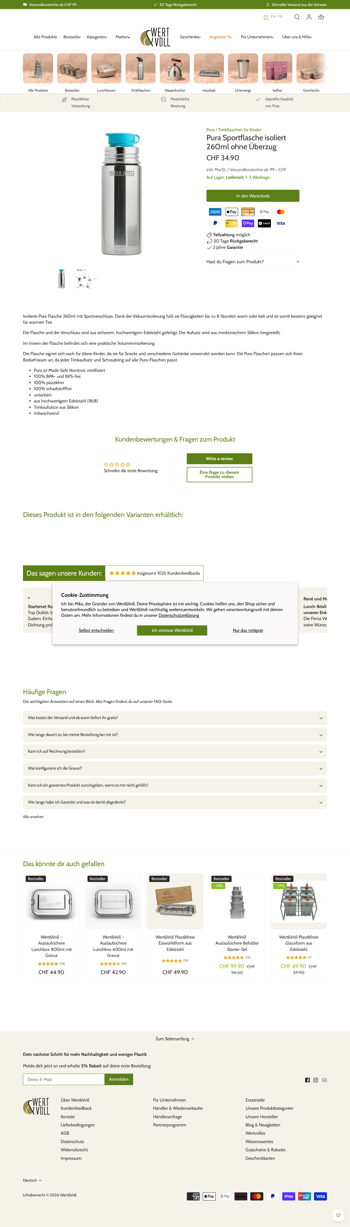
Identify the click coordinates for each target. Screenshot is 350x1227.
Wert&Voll (68, 1195)
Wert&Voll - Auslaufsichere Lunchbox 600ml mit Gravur (113, 946)
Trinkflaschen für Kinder (239, 129)
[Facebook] (307, 1080)
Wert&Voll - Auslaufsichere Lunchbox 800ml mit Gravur (51, 946)
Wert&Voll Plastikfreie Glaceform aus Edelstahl (298, 943)
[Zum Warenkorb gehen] (321, 16)
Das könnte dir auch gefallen (63, 864)
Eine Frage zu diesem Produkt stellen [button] (219, 474)
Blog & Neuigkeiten (263, 1124)
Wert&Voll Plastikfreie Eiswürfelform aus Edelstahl (175, 943)
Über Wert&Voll (75, 1100)
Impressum (71, 1158)
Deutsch (30, 1180)
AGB (65, 1133)
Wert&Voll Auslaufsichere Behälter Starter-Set (237, 943)
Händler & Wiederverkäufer (178, 1108)
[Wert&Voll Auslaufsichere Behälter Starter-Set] (237, 901)
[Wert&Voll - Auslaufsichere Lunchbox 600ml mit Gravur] (113, 901)
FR (280, 16)
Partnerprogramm (169, 1124)
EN (273, 16)
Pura (210, 129)
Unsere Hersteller (262, 1116)
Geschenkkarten (260, 1158)
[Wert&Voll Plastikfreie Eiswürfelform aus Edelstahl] (175, 901)
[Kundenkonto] (309, 16)
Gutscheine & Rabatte (265, 1149)
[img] (123, 573)
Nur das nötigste (248, 630)
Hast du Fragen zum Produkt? (235, 261)
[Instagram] (315, 1080)
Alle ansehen (33, 816)
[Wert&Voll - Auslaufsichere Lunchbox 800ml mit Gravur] (51, 901)
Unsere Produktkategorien (269, 1108)
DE (266, 16)
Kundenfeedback (76, 1108)
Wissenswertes (259, 1141)
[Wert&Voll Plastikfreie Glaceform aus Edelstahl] (299, 901)
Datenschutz (72, 1141)
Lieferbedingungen (78, 1124)
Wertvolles (255, 1133)
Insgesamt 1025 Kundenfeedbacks (168, 573)
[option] (62, 279)
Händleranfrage (167, 1116)
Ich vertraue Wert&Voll (172, 630)
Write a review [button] (219, 458)
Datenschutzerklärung (179, 615)
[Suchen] (297, 16)
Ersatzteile (255, 1100)
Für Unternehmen (169, 1100)
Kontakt (68, 1116)
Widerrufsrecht (74, 1149)
